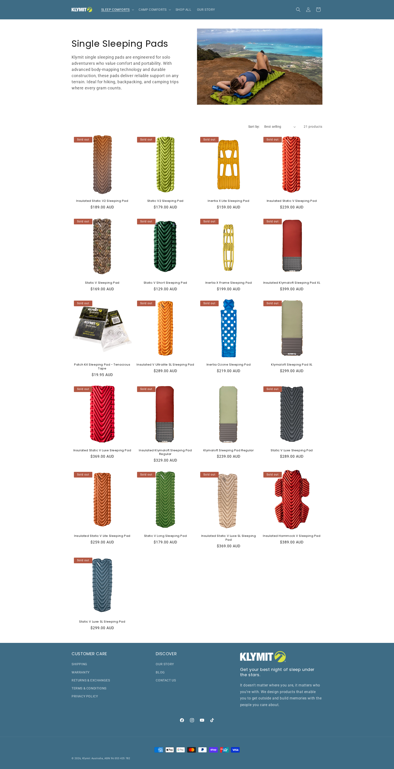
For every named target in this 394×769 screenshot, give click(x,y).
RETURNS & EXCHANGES (91, 680)
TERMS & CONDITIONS (89, 688)
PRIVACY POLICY (85, 696)
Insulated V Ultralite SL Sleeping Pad (165, 365)
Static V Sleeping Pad (102, 283)
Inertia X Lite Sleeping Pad (228, 201)
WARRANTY (81, 672)
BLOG (160, 672)
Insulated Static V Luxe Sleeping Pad (102, 450)
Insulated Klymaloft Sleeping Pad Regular (165, 452)
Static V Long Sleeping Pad (165, 536)
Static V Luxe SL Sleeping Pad (102, 622)
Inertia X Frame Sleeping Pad (228, 283)
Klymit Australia (92, 758)
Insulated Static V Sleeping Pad (292, 201)
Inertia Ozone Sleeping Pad (229, 365)
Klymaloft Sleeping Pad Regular (228, 450)
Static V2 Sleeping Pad (165, 201)
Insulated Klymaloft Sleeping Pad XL (291, 283)
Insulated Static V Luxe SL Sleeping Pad (228, 538)
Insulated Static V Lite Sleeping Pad (102, 536)
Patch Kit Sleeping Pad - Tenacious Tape (102, 367)
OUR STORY (165, 664)
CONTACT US (166, 680)
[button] (117, 9)
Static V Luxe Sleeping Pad (292, 450)
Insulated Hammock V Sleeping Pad (291, 536)
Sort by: (254, 126)
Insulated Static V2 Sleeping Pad (102, 201)
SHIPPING (79, 664)
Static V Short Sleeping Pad (165, 283)
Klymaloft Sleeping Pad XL (291, 365)
